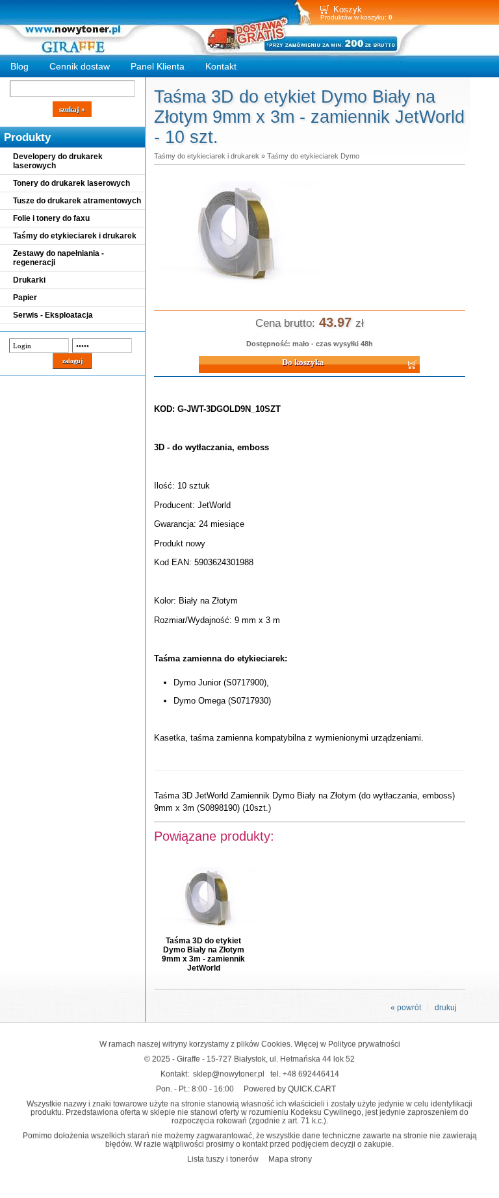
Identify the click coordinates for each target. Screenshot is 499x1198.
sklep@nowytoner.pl (228, 1073)
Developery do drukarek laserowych (58, 161)
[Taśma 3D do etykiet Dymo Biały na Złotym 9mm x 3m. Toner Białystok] (238, 289)
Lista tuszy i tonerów (223, 1158)
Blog (19, 66)
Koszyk (347, 9)
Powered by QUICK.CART (290, 1088)
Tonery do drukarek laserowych (71, 183)
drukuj (446, 1007)
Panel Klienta (158, 66)
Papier (25, 297)
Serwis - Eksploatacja (53, 315)
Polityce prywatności (364, 1043)
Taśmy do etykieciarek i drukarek (74, 235)
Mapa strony (290, 1158)
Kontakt (221, 66)
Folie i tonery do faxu (51, 218)
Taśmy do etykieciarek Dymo (313, 156)
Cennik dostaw (79, 66)
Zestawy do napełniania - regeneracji (58, 258)
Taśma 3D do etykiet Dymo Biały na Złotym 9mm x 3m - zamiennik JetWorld (203, 954)
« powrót (405, 1007)
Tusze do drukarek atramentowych (77, 200)
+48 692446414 (311, 1073)
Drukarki (29, 280)
